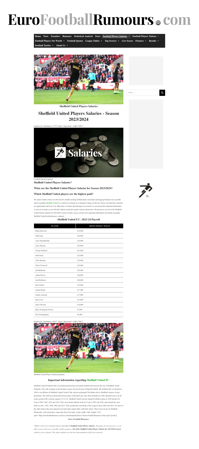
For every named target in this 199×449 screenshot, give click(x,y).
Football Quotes (75, 40)
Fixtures (139, 40)
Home (38, 36)
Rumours (67, 36)
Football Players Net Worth (48, 40)
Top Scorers (111, 40)
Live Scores (127, 40)
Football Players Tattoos (144, 36)
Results (152, 40)
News (45, 36)
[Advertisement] (146, 70)
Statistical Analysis (83, 36)
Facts (97, 36)
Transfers (55, 36)
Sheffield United (52, 203)
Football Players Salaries (115, 36)
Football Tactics (43, 45)
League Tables (92, 40)
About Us (60, 45)
